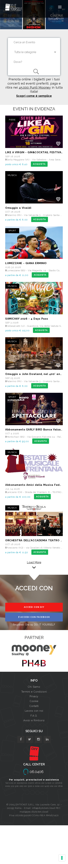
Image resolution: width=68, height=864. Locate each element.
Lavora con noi (34, 710)
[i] (47, 739)
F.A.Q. (34, 715)
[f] (21, 739)
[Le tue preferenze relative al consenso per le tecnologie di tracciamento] (62, 858)
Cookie (34, 701)
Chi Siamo (34, 686)
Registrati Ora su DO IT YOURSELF (34, 624)
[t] (29, 739)
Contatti (34, 706)
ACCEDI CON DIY (34, 607)
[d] (38, 739)
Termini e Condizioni (34, 691)
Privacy (34, 696)
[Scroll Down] (34, 567)
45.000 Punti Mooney (35, 87)
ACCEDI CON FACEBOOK (35, 617)
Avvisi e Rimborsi (34, 720)
